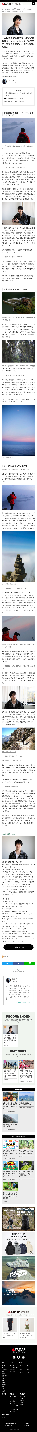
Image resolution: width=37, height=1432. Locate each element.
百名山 (3, 1391)
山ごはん (12, 1411)
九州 (3, 1389)
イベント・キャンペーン (24, 1403)
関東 (3, 1380)
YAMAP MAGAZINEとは (11, 1423)
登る (3, 1362)
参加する (23, 1394)
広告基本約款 (9, 1425)
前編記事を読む (20, 947)
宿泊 (28, 1365)
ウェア (28, 1372)
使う (20, 1362)
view (14, 76)
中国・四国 (4, 1369)
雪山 (3, 1378)
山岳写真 (12, 1365)
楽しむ (12, 1394)
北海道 (3, 1382)
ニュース (12, 1399)
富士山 (3, 1365)
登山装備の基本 (14, 1367)
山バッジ (22, 1400)
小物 (28, 1369)
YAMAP (3, 1417)
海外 (3, 1367)
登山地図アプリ (14, 1409)
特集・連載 (5, 1414)
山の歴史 (12, 1401)
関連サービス (28, 1425)
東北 (3, 1386)
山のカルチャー (14, 1403)
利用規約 (27, 1423)
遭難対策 (12, 1369)
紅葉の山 (4, 1384)
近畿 (3, 1371)
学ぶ (11, 1362)
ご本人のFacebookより (9, 457)
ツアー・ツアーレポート (23, 1397)
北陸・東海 (4, 1376)
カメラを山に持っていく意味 (15, 102)
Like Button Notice (7, 76)
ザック (20, 1369)
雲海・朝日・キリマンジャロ (15, 98)
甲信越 (3, 1374)
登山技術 (12, 1371)
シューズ (21, 1372)
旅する (4, 1394)
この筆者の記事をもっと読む (23, 1002)
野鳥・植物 (13, 1396)
